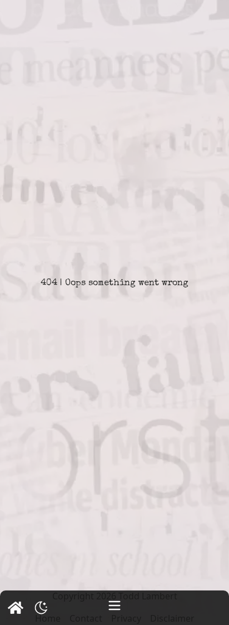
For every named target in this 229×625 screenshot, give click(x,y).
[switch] (41, 608)
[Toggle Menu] (114, 605)
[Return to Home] (15, 608)
